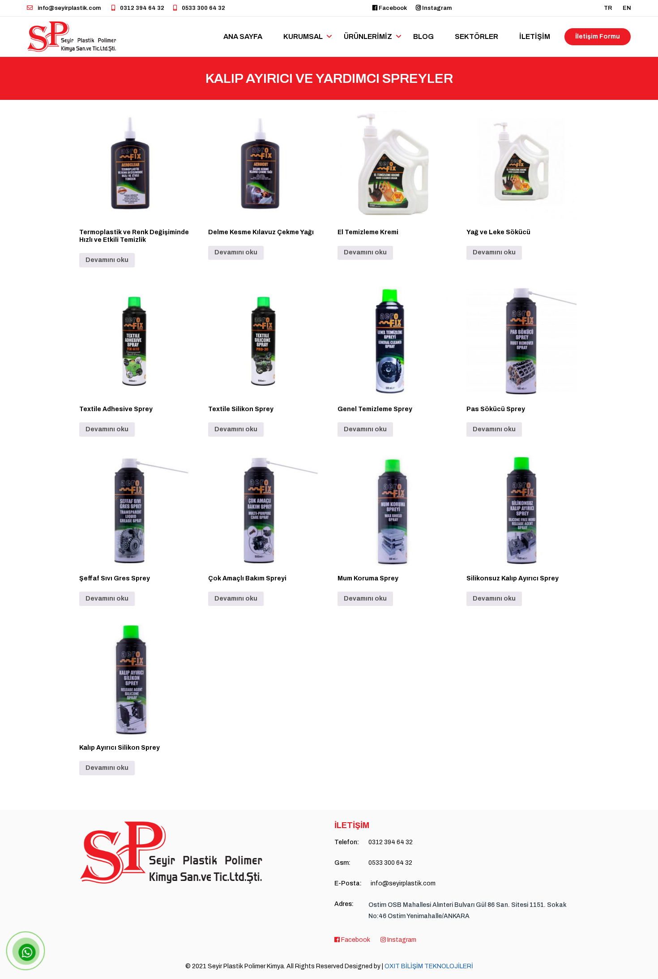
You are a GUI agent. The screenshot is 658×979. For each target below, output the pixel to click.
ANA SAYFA (242, 36)
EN (627, 8)
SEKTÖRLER (476, 36)
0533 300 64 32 (202, 8)
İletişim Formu (597, 36)
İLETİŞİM (534, 36)
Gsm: (342, 862)
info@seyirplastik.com (68, 8)
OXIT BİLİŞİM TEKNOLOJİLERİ (429, 966)
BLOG (423, 36)
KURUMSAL (303, 36)
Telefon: (346, 842)
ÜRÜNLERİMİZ (368, 36)
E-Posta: (348, 883)
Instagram (436, 8)
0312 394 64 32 (141, 8)
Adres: (344, 904)
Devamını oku (106, 260)
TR (608, 8)
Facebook (392, 8)
